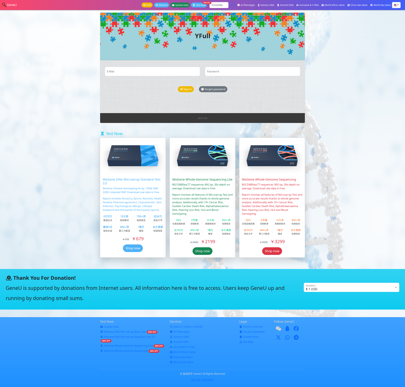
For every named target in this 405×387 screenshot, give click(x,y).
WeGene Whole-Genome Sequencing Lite (133, 345)
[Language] (396, 5)
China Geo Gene (359, 4)
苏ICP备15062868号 (202, 380)
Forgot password (215, 89)
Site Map (248, 342)
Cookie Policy (251, 337)
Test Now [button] (201, 4)
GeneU (12, 5)
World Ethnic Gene (335, 4)
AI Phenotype (248, 4)
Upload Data (111, 326)
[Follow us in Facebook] (296, 329)
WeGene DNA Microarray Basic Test (130, 331)
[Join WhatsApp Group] (287, 338)
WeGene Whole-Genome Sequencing (131, 350)
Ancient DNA (287, 4)
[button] (174, 5)
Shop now (133, 248)
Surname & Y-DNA (309, 4)
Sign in (188, 89)
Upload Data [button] (181, 4)
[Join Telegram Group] (296, 338)
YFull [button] (148, 4)
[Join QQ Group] (287, 329)
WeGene (163, 4)
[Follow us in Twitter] (278, 338)
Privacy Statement (254, 331)
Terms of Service (253, 326)
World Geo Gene (382, 4)
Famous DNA (267, 4)
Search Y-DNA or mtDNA (187, 326)
